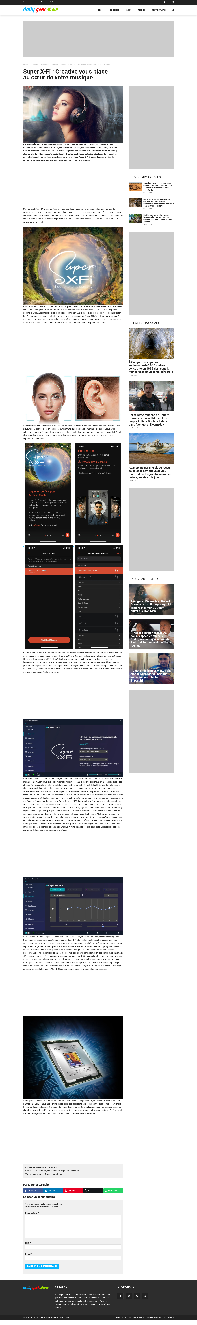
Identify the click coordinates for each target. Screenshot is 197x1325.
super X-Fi (65, 1170)
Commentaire (32, 1213)
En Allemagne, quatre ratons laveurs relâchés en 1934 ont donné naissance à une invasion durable (157, 218)
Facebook (32, 1191)
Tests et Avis (43, 2)
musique (75, 1170)
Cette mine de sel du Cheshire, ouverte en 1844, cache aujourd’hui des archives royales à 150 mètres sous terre (158, 202)
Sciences (114, 10)
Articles (58, 1174)
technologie (41, 1170)
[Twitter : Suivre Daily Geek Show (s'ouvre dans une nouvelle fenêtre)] (173, 2)
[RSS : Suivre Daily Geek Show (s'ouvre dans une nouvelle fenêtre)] (170, 2)
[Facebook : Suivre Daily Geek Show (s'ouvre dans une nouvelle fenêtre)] (164, 2)
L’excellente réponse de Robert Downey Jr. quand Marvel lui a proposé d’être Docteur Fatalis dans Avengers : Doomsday (149, 419)
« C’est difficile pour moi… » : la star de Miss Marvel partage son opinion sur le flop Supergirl (151, 675)
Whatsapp (112, 1191)
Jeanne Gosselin (36, 1167)
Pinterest (72, 1191)
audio (49, 1170)
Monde (141, 10)
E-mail (28, 1254)
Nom (28, 1243)
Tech (100, 10)
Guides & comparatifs (57, 2)
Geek (128, 10)
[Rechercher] (173, 10)
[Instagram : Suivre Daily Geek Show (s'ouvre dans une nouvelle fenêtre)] (167, 2)
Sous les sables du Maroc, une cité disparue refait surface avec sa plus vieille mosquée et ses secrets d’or (157, 186)
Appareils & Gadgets (45, 1174)
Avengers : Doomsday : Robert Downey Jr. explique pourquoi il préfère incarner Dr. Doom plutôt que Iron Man (151, 606)
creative (56, 1170)
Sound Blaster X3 (86, 219)
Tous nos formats (29, 2)
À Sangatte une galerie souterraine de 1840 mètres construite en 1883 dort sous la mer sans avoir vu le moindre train (151, 367)
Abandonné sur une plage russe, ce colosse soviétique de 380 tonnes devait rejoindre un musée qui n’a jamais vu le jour (150, 472)
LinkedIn (51, 1191)
